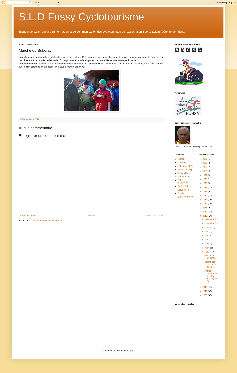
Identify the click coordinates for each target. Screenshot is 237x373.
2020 (205, 183)
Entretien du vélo (185, 197)
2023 (205, 171)
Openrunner (183, 176)
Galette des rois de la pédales (210, 264)
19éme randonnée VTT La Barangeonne (211, 276)
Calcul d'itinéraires (182, 181)
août (207, 231)
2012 (205, 216)
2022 (205, 175)
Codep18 (181, 162)
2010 (205, 291)
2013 (205, 212)
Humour (181, 159)
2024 (205, 167)
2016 (205, 199)
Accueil (91, 215)
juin (207, 235)
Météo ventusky (184, 169)
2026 (205, 159)
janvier (208, 252)
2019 (205, 187)
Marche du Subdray (209, 256)
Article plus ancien (155, 215)
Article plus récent (28, 215)
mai (207, 239)
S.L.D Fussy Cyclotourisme (81, 17)
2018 (205, 191)
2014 (205, 208)
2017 (205, 195)
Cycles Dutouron (185, 186)
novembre (210, 223)
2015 (205, 203)
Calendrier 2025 (185, 166)
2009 (205, 295)
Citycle (180, 193)
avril (207, 243)
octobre (209, 227)
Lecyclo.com (183, 190)
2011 (205, 287)
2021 (205, 179)
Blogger (130, 350)
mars (207, 248)
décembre (210, 219)
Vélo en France (184, 173)
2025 (205, 163)
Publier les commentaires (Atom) (47, 220)
